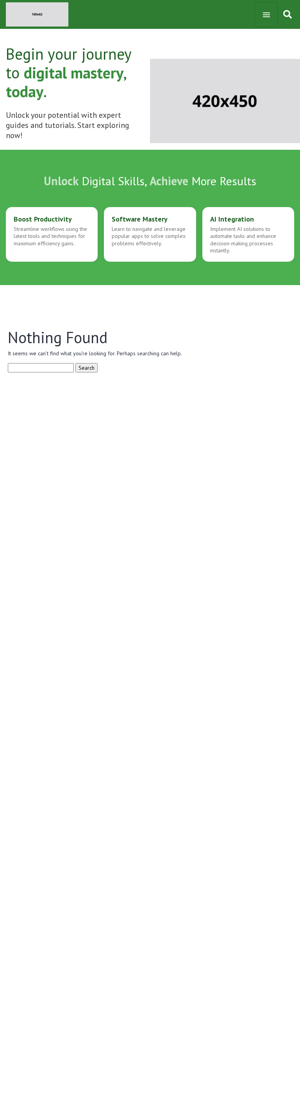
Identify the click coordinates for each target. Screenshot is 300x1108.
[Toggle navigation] (266, 14)
